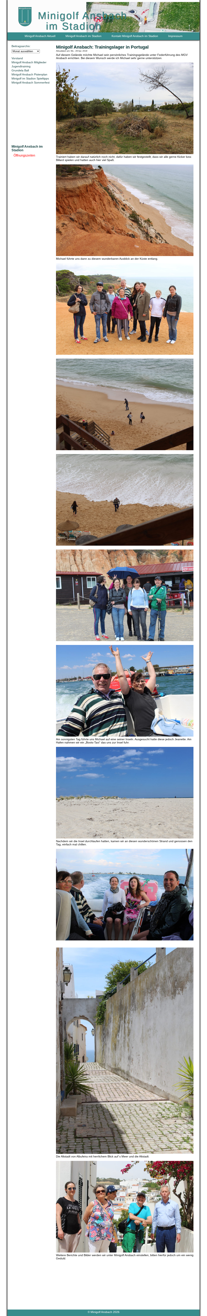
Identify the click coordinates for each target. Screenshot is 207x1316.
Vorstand (17, 58)
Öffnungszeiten (24, 155)
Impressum (175, 36)
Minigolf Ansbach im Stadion (83, 36)
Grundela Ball (20, 70)
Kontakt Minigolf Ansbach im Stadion (135, 36)
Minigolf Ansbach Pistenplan (29, 74)
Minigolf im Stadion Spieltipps (30, 78)
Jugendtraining (21, 66)
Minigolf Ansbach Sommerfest (31, 82)
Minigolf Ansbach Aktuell (40, 36)
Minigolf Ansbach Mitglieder (29, 62)
